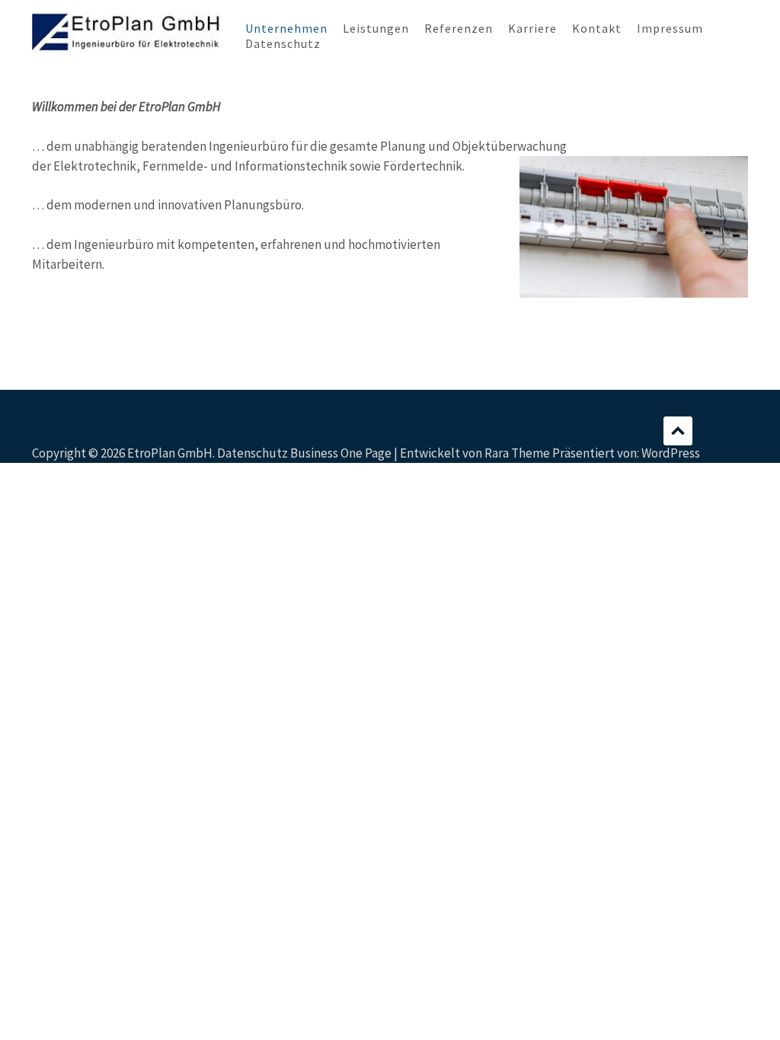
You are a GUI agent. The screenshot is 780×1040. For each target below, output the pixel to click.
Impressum (670, 28)
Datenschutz (283, 43)
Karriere (532, 28)
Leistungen (376, 28)
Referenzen (458, 28)
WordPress (670, 453)
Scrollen (677, 430)
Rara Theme (517, 453)
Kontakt (597, 28)
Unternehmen (286, 28)
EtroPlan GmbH (170, 453)
